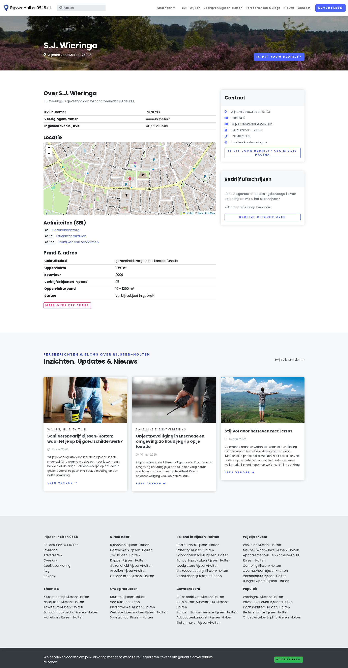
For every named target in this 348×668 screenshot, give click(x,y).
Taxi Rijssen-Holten (125, 555)
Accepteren (288, 659)
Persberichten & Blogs (263, 8)
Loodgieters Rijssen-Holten (197, 565)
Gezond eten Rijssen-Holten (132, 576)
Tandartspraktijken (71, 236)
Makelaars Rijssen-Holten (64, 617)
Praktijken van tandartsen (78, 242)
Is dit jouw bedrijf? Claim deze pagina (262, 152)
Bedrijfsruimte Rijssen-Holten (265, 612)
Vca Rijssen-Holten (125, 602)
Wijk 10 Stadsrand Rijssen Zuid (252, 124)
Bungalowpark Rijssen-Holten (266, 581)
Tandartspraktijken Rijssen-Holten (203, 560)
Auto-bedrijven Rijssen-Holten (200, 597)
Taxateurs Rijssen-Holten (63, 607)
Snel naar (164, 8)
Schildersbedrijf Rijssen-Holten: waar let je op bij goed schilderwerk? (85, 438)
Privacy (49, 576)
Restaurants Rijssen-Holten (197, 545)
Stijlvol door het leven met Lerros (258, 431)
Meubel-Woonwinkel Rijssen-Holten (271, 550)
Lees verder (60, 483)
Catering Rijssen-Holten (195, 550)
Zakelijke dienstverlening (161, 429)
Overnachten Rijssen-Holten (265, 570)
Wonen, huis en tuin (66, 429)
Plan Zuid (238, 118)
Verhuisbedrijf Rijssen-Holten (199, 576)
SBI (184, 8)
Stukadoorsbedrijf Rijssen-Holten (202, 570)
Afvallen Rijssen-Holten (128, 570)
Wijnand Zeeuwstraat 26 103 (69, 55)
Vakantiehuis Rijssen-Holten (265, 576)
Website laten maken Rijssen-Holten (139, 612)
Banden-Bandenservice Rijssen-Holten (206, 612)
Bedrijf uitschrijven (262, 217)
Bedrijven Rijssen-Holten (223, 8)
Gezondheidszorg (65, 230)
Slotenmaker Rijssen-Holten (198, 622)
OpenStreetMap (206, 213)
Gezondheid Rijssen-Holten (131, 565)
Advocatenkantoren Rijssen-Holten (204, 617)
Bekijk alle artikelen (287, 360)
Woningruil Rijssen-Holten (263, 597)
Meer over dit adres (67, 305)
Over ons (51, 560)
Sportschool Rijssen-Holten (131, 617)
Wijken (195, 8)
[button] (130, 178)
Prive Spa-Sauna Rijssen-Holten (268, 602)
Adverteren (330, 7)
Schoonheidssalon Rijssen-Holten (202, 555)
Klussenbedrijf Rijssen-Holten (66, 597)
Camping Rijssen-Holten (262, 565)
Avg (47, 570)
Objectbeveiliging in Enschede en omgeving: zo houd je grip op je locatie (170, 441)
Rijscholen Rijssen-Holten (129, 545)
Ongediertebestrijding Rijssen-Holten (272, 617)
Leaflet (189, 213)
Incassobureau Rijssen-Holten (266, 607)
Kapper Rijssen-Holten (127, 560)
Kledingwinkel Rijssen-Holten (132, 607)
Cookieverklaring (57, 565)
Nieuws (288, 8)
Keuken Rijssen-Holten (127, 597)
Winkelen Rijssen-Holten (262, 545)
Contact (304, 8)
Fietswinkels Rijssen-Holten (131, 550)
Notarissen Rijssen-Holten (64, 602)
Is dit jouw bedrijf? (279, 56)
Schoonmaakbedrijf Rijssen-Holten (71, 612)
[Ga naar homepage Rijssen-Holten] (26, 8)
